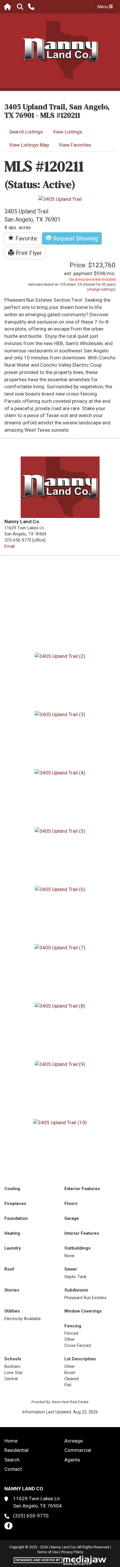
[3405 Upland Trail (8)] (60, 1006)
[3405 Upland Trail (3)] (60, 714)
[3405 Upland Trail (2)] (60, 656)
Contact (13, 1469)
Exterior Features (82, 1188)
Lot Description (80, 1359)
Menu (103, 6)
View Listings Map (29, 145)
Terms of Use (48, 1552)
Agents (72, 1460)
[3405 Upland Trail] (60, 199)
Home (10, 1441)
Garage (71, 1218)
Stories (11, 1290)
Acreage (73, 1441)
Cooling (12, 1188)
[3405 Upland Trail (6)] (60, 889)
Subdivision (76, 1290)
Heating (12, 1233)
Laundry (12, 1248)
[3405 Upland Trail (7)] (60, 947)
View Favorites (75, 145)
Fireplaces (15, 1203)
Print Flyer (28, 253)
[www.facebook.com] (8, 1525)
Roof (9, 1269)
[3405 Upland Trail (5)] (60, 831)
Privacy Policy (72, 1552)
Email (9, 546)
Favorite (25, 238)
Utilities (12, 1311)
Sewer (70, 1269)
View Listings (67, 132)
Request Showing (75, 238)
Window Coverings (83, 1311)
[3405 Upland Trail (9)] (60, 1064)
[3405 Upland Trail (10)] (60, 1122)
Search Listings (26, 132)
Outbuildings (77, 1248)
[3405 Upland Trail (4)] (60, 772)
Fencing (72, 1326)
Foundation (16, 1218)
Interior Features (81, 1233)
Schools (12, 1359)
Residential (16, 1450)
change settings (101, 289)
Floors (70, 1203)
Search (12, 1460)
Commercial (77, 1450)
